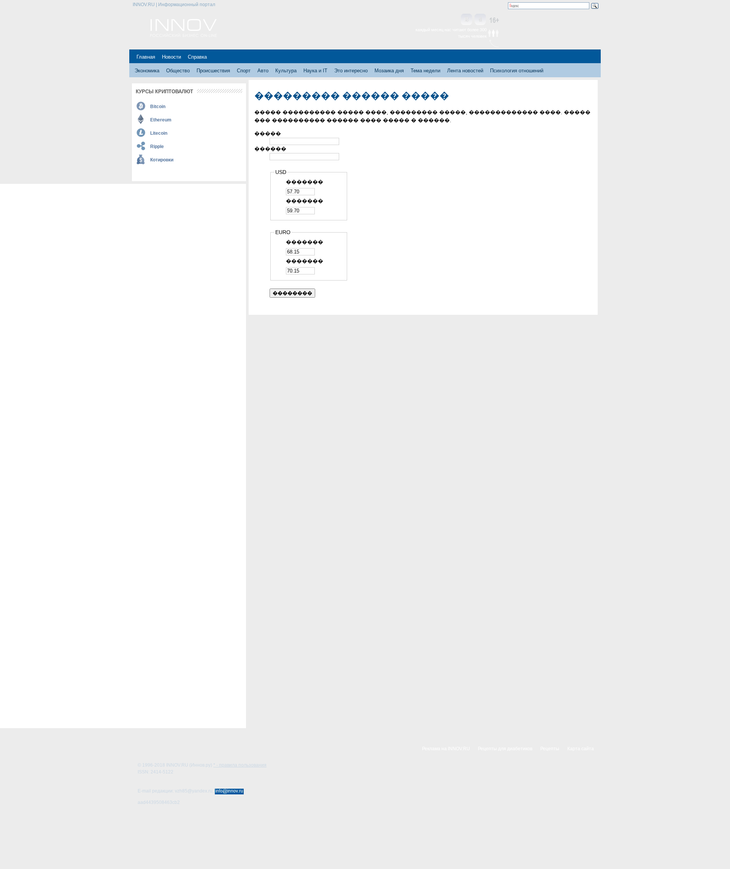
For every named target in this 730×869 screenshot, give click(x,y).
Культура (286, 70)
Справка (197, 57)
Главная (145, 57)
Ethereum (160, 120)
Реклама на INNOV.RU (446, 748)
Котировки (161, 160)
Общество (178, 70)
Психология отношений (516, 70)
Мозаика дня (389, 70)
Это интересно (351, 70)
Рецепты (549, 748)
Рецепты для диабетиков (505, 748)
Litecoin (158, 133)
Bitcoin (157, 106)
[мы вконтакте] (466, 20)
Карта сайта (580, 748)
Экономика (147, 70)
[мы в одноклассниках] (480, 20)
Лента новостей (465, 70)
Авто (262, 70)
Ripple (157, 146)
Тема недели (425, 70)
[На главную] (183, 35)
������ (270, 149)
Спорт (244, 70)
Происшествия (213, 70)
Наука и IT (315, 70)
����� (267, 134)
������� (304, 182)
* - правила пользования (240, 765)
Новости (171, 57)
